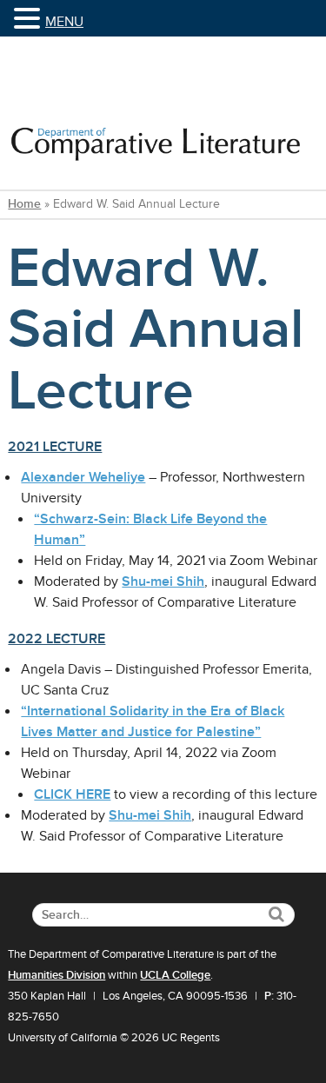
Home (24, 203)
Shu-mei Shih (163, 581)
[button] (29, 19)
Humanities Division (56, 975)
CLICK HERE (72, 794)
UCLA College (175, 975)
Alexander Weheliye (83, 477)
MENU (64, 22)
